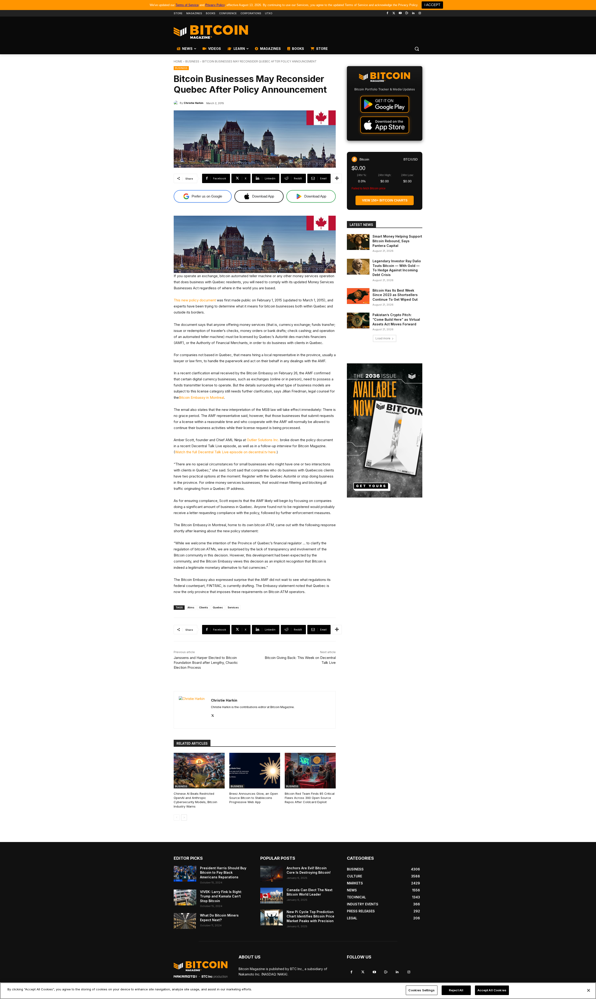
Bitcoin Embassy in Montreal (201, 397)
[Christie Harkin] (177, 103)
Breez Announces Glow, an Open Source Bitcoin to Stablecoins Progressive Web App (253, 798)
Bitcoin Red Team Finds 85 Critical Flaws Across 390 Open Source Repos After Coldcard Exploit (310, 798)
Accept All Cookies (491, 990)
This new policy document (195, 300)
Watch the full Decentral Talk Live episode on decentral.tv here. (226, 452)
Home (178, 61)
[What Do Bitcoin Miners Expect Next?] (185, 921)
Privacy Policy (215, 5)
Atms (190, 607)
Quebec (218, 607)
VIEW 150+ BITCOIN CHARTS (384, 200)
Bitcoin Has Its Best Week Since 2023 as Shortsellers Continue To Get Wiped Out (395, 294)
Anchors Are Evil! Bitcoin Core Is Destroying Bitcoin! (309, 870)
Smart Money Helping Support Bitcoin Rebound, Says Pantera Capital (397, 240)
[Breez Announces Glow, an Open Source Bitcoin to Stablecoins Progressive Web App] (254, 770)
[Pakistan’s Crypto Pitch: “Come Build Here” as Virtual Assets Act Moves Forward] (358, 320)
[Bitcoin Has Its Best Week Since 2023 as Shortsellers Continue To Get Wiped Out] (358, 296)
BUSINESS (192, 61)
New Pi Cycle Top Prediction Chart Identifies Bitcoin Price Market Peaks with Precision (310, 916)
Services (233, 607)
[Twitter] (393, 13)
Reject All (456, 990)
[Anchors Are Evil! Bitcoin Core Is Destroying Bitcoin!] (271, 874)
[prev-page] (176, 818)
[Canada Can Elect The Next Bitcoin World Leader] (271, 896)
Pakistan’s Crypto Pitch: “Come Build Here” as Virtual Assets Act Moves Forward (396, 319)
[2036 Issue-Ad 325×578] (384, 430)
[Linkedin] (413, 13)
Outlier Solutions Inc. (263, 440)
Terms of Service (187, 5)
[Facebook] (387, 13)
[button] (416, 48)
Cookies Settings (421, 990)
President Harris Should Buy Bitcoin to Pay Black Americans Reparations (223, 872)
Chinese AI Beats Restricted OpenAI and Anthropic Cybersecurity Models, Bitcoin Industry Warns (195, 800)
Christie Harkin (193, 103)
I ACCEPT (432, 5)
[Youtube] (400, 13)
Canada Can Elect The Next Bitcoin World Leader (309, 892)
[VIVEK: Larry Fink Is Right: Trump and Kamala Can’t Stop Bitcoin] (185, 897)
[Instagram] (419, 13)
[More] (337, 178)
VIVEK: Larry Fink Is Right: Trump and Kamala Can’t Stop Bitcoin (221, 896)
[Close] (588, 990)
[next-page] (184, 818)
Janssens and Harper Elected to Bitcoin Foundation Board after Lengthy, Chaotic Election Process (206, 662)
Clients (203, 607)
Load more (383, 338)
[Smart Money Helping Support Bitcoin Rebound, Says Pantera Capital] (358, 242)
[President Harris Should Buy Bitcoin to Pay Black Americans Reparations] (185, 874)
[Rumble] (407, 13)
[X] (212, 714)
